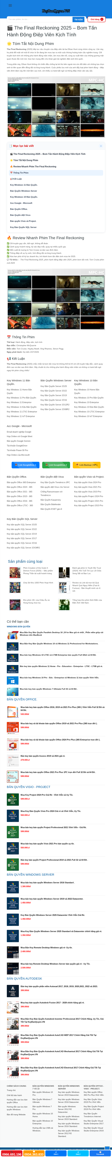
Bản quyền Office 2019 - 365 (19, 496)
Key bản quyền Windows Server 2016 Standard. (68, 1124)
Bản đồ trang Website (16, 1114)
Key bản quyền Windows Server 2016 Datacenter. (68, 1100)
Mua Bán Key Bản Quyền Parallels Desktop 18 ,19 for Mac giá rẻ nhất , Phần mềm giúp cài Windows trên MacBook (61, 633)
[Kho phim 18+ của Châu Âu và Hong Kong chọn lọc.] (15, 605)
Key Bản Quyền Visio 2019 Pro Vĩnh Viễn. (93, 1100)
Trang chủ (11, 1090)
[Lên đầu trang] (107, 1149)
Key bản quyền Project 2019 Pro (88, 505)
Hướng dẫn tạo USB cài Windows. (43, 1129)
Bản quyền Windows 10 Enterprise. (43, 1122)
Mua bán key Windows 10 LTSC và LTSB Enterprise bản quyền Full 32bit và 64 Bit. (58, 655)
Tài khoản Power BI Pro (17, 450)
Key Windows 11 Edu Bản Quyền (21, 407)
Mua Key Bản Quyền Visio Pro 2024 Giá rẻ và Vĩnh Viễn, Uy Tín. (51, 811)
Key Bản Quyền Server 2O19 (54, 395)
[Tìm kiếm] (78, 20)
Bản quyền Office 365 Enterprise (21, 482)
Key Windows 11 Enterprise (19, 402)
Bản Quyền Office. (19, 209)
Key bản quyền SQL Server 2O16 (22, 543)
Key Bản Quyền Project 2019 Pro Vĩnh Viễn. (94, 1107)
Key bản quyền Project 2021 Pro (88, 501)
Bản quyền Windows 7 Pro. (42, 1107)
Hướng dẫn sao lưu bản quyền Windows (17, 1108)
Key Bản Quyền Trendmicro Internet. (92, 1114)
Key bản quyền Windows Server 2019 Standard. (68, 1117)
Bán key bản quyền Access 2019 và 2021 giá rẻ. (43, 756)
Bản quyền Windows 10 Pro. (43, 1093)
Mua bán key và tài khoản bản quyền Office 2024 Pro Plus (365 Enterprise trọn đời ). (60, 740)
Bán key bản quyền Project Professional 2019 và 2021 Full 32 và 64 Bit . (54, 860)
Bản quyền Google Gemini (18, 441)
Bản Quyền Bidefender (51, 504)
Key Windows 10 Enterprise (86, 402)
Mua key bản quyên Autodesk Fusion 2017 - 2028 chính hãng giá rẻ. (52, 1002)
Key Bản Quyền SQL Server (23, 227)
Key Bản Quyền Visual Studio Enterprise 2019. (94, 1129)
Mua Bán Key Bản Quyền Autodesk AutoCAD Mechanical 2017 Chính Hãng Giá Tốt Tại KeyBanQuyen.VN (62, 1053)
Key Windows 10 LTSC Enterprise (89, 411)
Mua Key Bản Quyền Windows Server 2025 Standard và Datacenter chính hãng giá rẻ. (61, 931)
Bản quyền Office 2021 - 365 (19, 491)
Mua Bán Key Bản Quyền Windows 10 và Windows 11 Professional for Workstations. (59, 643)
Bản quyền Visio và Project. (23, 221)
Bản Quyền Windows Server (23, 191)
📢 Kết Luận (16, 179)
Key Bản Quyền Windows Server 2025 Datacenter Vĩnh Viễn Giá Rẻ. (53, 915)
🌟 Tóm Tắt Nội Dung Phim (24, 160)
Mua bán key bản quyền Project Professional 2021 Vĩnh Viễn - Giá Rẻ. (53, 827)
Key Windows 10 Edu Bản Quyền (89, 407)
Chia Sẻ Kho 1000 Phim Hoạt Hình (38, 583)
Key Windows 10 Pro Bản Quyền (89, 398)
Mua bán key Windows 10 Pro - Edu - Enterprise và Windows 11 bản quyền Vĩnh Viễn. (59, 677)
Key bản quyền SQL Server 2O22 (22, 529)
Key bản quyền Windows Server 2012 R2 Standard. (68, 1133)
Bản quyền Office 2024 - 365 (19, 487)
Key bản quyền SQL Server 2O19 (22, 534)
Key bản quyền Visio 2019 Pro (87, 491)
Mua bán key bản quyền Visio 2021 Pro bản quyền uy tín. (47, 843)
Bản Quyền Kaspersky (51, 500)
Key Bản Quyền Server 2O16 (54, 400)
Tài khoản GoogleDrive (17, 445)
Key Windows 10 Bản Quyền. (24, 197)
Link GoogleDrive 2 (56, 465)
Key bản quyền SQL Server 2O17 (22, 538)
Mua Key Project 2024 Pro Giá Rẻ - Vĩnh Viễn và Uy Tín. (47, 795)
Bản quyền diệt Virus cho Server (55, 487)
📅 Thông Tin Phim (19, 173)
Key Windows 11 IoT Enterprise (21, 416)
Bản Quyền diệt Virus (20, 215)
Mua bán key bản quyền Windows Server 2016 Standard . (48, 882)
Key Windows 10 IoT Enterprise (88, 416)
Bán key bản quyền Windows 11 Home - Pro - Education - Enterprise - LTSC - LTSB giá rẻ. (61, 666)
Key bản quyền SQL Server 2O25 (22, 524)
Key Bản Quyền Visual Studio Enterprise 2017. (94, 1122)
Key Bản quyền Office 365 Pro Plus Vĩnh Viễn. (94, 1093)
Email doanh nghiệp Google (19, 432)
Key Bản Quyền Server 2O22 (54, 391)
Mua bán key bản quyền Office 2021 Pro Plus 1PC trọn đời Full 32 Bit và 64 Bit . (58, 772)
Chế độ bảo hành (14, 1095)
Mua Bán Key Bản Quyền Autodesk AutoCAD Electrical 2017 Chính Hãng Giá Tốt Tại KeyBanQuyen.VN (61, 1069)
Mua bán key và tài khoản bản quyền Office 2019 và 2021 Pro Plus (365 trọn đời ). (59, 723)
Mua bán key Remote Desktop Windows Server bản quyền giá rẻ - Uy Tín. (55, 964)
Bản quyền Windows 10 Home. (43, 1114)
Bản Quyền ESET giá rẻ (51, 509)
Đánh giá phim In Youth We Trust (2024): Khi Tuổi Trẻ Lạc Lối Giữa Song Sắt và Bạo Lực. (86, 570)
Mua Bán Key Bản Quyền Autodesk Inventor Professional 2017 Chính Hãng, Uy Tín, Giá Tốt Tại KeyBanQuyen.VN (62, 1020)
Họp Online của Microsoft (18, 455)
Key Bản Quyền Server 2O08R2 (55, 409)
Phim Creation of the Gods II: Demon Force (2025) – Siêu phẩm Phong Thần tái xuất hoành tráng (38, 570)
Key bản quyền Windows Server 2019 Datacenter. (68, 1093)
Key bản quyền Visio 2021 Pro (87, 487)
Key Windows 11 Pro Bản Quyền (21, 398)
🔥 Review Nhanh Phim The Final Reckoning (33, 166)
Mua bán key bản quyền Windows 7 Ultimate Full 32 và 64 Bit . (49, 689)
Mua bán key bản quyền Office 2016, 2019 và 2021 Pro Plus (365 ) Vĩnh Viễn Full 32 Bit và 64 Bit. (62, 708)
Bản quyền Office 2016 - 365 (19, 501)
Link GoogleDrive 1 (25, 465)
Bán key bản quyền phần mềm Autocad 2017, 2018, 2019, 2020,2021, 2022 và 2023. (59, 986)
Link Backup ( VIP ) (86, 465)
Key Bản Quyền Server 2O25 (54, 386)
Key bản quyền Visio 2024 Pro (87, 482)
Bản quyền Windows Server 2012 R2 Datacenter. (67, 1109)
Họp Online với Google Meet (19, 436)
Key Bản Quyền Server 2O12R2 (55, 404)
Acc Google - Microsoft (21, 203)
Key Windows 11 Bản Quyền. (24, 185)
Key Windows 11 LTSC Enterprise (22, 411)
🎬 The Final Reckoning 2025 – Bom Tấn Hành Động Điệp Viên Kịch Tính (48, 154)
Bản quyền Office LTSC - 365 (20, 505)
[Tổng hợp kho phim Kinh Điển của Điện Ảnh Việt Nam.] (64, 605)
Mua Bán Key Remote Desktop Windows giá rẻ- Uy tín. (46, 947)
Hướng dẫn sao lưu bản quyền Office (17, 1101)
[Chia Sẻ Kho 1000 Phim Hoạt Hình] (15, 587)
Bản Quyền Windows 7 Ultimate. (42, 1100)
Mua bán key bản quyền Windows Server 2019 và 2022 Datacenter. (52, 899)
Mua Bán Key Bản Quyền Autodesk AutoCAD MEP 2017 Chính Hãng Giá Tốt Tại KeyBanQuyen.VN (58, 1036)
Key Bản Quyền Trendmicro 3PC (55, 482)
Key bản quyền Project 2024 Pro (88, 496)
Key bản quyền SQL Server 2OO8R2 (23, 547)
